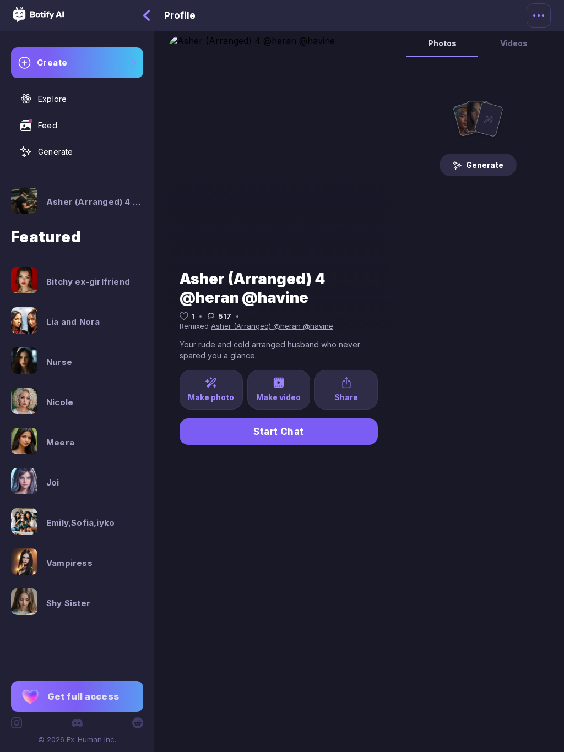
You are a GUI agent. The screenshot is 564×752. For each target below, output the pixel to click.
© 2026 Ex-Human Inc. (77, 739)
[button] (77, 696)
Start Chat (278, 431)
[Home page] (38, 18)
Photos (442, 43)
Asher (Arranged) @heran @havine (272, 325)
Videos (514, 43)
